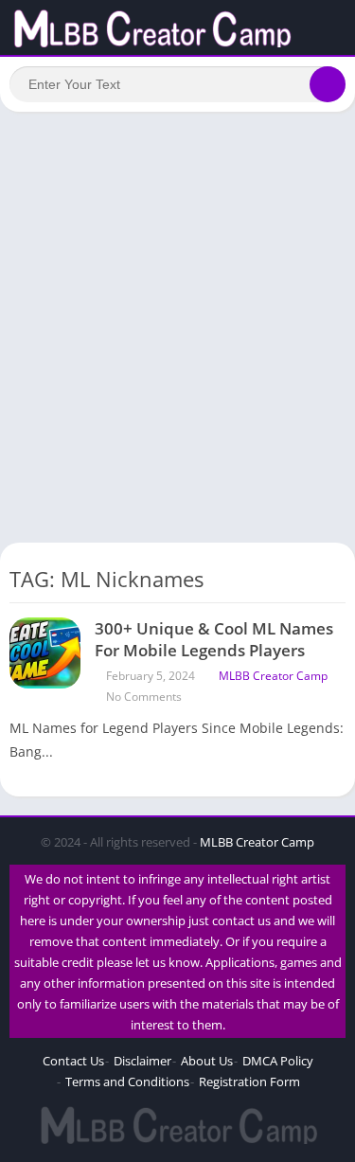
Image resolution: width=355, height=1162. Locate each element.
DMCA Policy (277, 1060)
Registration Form (249, 1081)
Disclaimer (142, 1060)
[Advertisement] (177, 308)
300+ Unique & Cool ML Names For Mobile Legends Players (214, 639)
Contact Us (73, 1060)
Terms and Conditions (127, 1081)
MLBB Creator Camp (273, 676)
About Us (207, 1060)
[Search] (328, 84)
